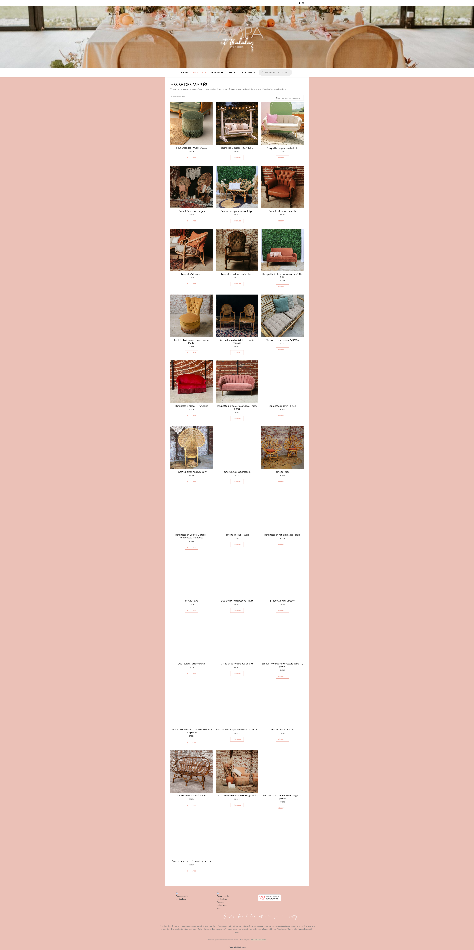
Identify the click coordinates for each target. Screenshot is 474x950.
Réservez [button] (191, 157)
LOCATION (198, 72)
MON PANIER (217, 72)
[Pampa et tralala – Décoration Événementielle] (237, 37)
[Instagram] (184, 914)
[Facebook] (178, 914)
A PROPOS (247, 72)
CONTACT (233, 72)
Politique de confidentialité (258, 939)
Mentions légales (245, 939)
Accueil (185, 72)
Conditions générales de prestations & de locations (223, 939)
